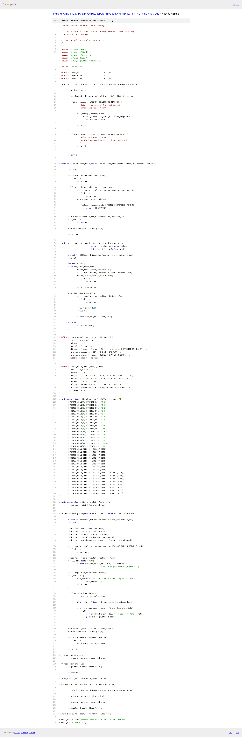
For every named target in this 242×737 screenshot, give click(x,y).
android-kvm (60, 13)
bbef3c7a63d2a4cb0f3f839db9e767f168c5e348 (105, 13)
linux (73, 13)
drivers (143, 13)
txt (230, 732)
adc (157, 13)
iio (151, 13)
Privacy (24, 732)
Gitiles (17, 732)
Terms (32, 732)
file (110, 20)
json (237, 732)
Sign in (236, 4)
